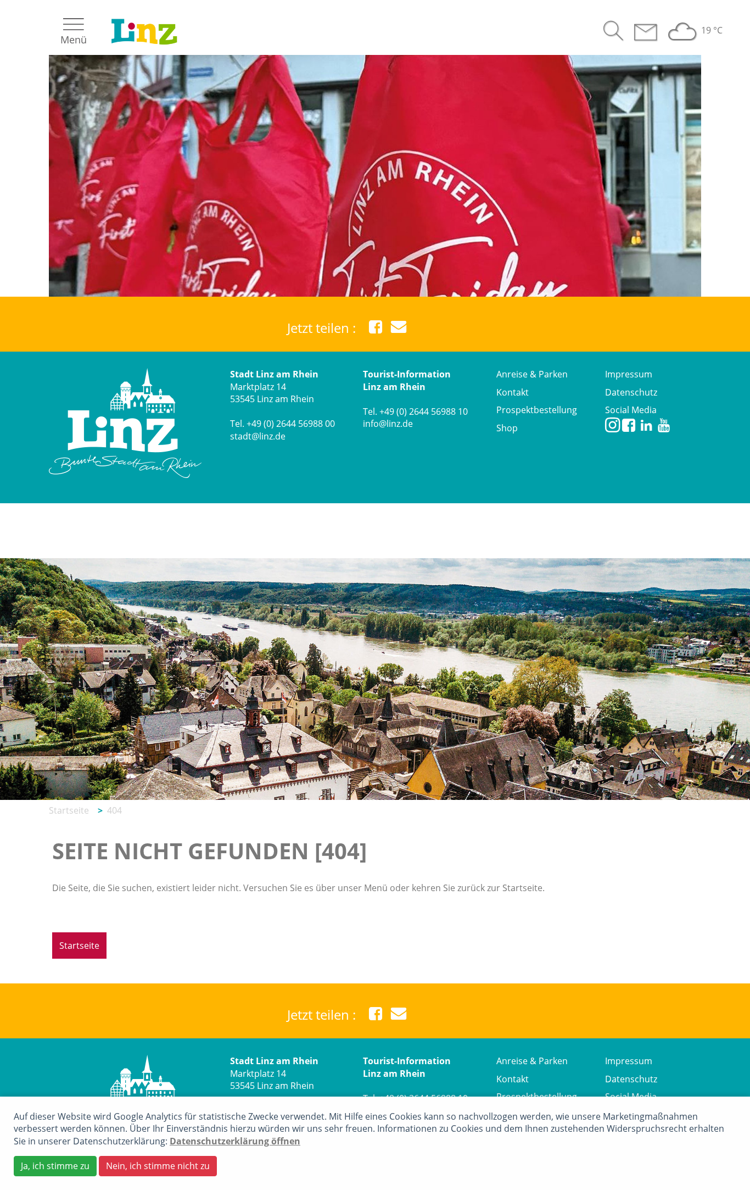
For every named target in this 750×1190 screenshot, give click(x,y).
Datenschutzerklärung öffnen (235, 1141)
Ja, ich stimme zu (55, 1166)
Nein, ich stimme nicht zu (158, 1166)
